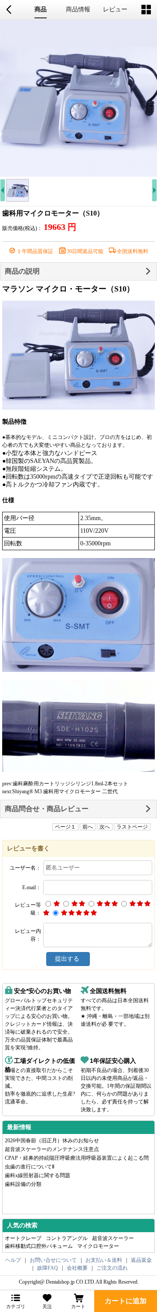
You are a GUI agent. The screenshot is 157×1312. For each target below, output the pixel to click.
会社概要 (77, 1268)
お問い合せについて (53, 1260)
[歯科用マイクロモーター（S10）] (78, 98)
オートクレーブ (23, 1238)
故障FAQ (47, 1268)
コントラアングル (67, 1238)
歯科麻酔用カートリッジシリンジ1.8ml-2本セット (70, 784)
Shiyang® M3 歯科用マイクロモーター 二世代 (65, 791)
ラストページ (132, 827)
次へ (104, 827)
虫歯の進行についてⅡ (30, 1167)
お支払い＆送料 (103, 1260)
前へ (87, 827)
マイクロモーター (98, 1246)
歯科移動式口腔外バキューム (39, 1246)
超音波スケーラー (113, 1238)
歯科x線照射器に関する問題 (37, 1175)
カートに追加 (126, 1301)
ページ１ (65, 827)
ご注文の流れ (112, 1268)
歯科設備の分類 (23, 1184)
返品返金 (141, 1260)
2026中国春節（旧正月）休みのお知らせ (52, 1140)
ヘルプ (13, 1260)
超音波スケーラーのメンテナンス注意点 (52, 1149)
